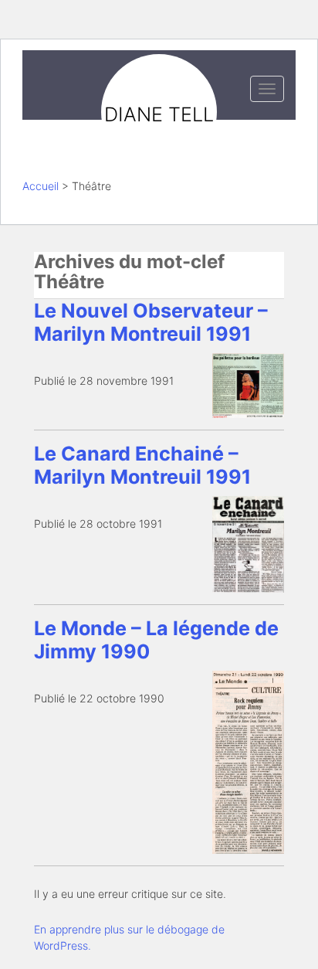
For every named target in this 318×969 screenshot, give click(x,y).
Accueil (40, 185)
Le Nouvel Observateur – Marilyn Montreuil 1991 (151, 322)
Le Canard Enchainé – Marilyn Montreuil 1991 (142, 465)
